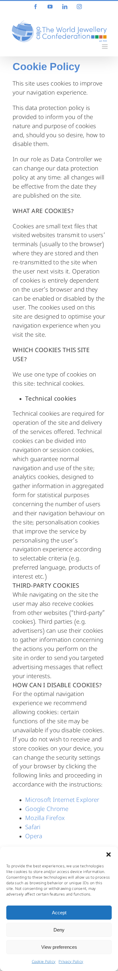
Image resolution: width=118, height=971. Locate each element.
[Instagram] (79, 6)
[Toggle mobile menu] (105, 46)
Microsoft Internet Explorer (62, 801)
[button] (108, 854)
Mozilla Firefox (45, 819)
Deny (59, 929)
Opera (33, 837)
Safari (33, 828)
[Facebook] (35, 6)
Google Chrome (47, 810)
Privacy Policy (71, 962)
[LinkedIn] (64, 6)
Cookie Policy (44, 962)
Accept (59, 912)
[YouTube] (50, 6)
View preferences (59, 947)
